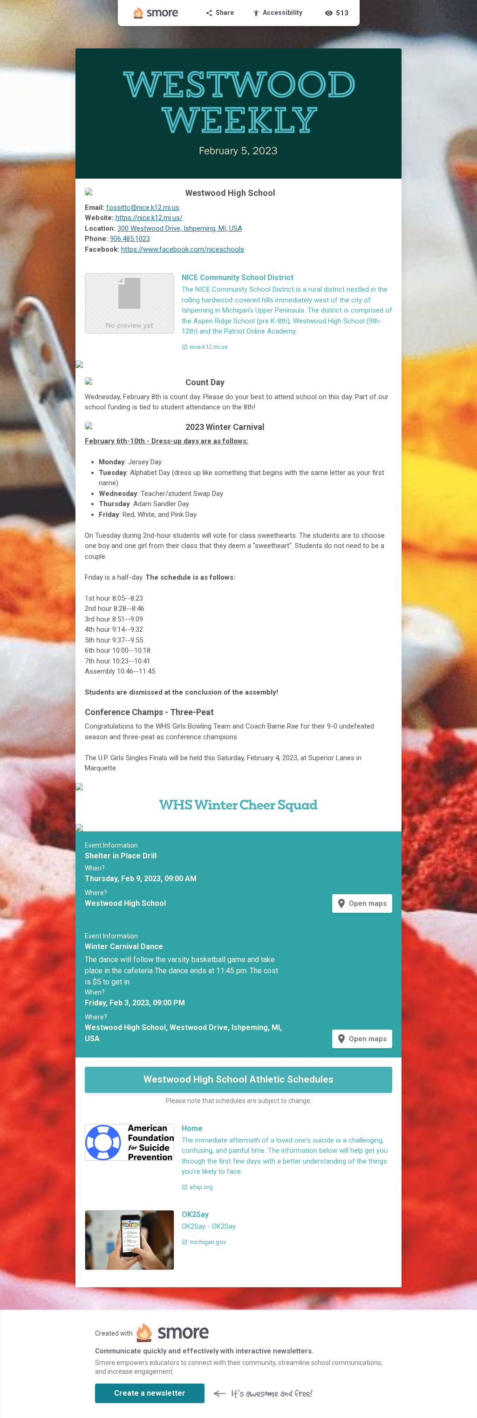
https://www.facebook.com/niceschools (182, 249)
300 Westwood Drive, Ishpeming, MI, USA (179, 228)
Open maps (361, 903)
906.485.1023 (130, 238)
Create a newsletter (149, 1393)
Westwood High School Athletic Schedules (238, 1079)
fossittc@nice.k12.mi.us (142, 207)
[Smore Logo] (156, 13)
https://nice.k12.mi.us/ (149, 218)
